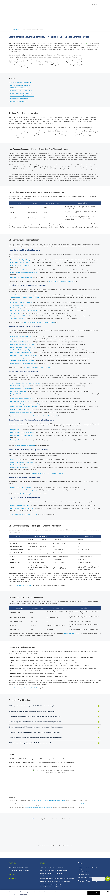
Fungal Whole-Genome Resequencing (20, 339)
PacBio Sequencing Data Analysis (19, 505)
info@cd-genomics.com (87, 877)
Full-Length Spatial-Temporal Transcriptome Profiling (25, 404)
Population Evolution (16, 465)
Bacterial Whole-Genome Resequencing (21, 336)
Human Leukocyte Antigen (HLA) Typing (21, 260)
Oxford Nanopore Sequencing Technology (19, 870)
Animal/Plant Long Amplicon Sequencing (21, 302)
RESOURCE (59, 4)
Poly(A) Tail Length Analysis (17, 386)
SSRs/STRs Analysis (15, 313)
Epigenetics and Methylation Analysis (24, 446)
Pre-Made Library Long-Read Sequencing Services (34, 494)
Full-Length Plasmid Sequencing (19, 358)
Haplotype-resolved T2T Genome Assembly (22, 316)
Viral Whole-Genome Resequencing (20, 342)
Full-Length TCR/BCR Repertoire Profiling (21, 277)
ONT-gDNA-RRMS (15, 430)
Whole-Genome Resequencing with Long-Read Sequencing (46, 473)
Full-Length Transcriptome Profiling (20, 401)
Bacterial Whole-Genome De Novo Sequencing (23, 344)
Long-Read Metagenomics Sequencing (21, 352)
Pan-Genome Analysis (16, 308)
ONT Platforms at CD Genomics (19, 88)
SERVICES (42, 863)
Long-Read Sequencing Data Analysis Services (24, 514)
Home (10, 29)
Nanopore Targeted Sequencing (19, 467)
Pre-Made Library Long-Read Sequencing (50, 884)
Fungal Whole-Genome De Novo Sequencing (22, 347)
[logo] (13, 4)
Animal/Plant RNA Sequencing (18, 305)
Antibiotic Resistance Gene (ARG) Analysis (22, 361)
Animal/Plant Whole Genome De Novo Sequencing (24, 297)
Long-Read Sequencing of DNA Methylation (22, 432)
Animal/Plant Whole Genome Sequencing (22, 295)
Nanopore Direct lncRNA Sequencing (20, 388)
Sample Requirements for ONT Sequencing (22, 96)
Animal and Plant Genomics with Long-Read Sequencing (39, 322)
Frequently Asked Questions (18, 101)
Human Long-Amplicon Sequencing (20, 265)
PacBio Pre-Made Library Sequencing (20, 487)
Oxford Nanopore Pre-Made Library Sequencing (23, 490)
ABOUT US (12, 874)
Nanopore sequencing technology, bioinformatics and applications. (48, 800)
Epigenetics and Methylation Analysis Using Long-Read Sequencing (57, 878)
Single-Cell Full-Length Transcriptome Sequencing (24, 407)
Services (50, 4)
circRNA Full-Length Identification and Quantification (25, 383)
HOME (32, 4)
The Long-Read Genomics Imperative (20, 82)
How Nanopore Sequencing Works (20, 85)
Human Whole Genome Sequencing (20, 262)
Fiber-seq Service (15, 440)
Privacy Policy (23, 894)
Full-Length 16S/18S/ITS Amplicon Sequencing (23, 355)
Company (78, 4)
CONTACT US (12, 879)
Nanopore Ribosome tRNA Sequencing (21, 412)
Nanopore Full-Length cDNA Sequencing (21, 398)
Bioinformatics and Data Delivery (19, 98)
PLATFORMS (12, 863)
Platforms (40, 4)
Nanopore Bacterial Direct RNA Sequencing (22, 363)
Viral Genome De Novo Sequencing (20, 350)
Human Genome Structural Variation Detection (23, 272)
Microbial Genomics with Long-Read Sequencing (37, 367)
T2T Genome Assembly (16, 318)
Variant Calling (14, 459)
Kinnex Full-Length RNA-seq (18, 391)
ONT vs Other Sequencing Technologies (21, 93)
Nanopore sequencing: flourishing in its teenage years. (38, 807)
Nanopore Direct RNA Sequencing (19, 394)
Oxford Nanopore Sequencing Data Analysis (22, 508)
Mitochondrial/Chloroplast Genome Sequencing (23, 310)
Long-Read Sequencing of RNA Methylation (22, 435)
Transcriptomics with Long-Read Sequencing (45, 416)
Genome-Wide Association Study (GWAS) (21, 462)
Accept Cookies (93, 893)
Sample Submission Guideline (71, 633)
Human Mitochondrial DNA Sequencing (21, 270)
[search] (106, 4)
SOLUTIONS (68, 4)
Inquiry (86, 4)
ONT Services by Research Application (21, 90)
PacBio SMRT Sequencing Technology (21, 585)
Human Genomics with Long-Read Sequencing (61, 281)
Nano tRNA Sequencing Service (19, 409)
